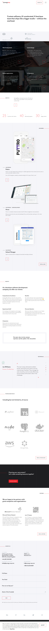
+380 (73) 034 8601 (29, 565)
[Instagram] (42, 615)
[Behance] (7, 615)
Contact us (39, 2)
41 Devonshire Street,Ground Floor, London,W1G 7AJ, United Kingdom (8, 555)
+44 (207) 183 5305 (6, 559)
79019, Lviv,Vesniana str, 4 (27, 554)
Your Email (4, 579)
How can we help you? (7, 585)
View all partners (41, 534)
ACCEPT (43, 625)
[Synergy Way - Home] (6, 3)
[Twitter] (33, 615)
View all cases (42, 264)
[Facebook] (15, 615)
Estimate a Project (13, 481)
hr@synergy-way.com (29, 563)
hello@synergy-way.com (8, 563)
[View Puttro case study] (7, 180)
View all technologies (41, 457)
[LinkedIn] (24, 615)
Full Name (4, 573)
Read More (12, 629)
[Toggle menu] (45, 2)
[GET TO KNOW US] (15, 105)
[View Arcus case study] (7, 220)
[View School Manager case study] (7, 259)
